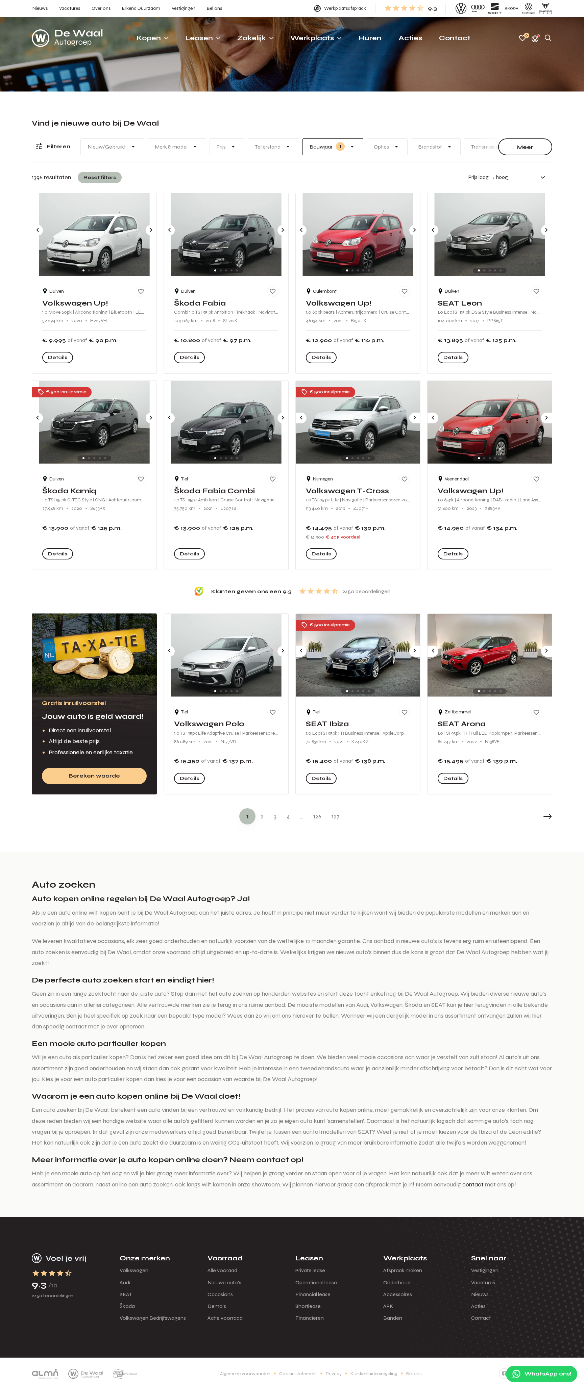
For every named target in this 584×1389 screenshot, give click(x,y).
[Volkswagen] (461, 8)
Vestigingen (484, 1270)
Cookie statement (298, 1374)
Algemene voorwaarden (245, 1374)
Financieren (309, 1318)
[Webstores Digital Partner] (67, 38)
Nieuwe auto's (224, 1282)
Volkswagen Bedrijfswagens (153, 1318)
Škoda (127, 1306)
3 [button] (275, 816)
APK (388, 1306)
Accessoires (397, 1294)
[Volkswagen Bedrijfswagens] (528, 8)
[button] (532, 816)
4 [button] (288, 816)
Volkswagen (134, 1270)
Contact (481, 1318)
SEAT (126, 1294)
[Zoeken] (548, 38)
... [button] (301, 816)
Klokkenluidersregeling (373, 1374)
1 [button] (247, 816)
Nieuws (480, 1294)
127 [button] (336, 816)
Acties (478, 1306)
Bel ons (413, 1374)
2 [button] (262, 816)
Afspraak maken (402, 1270)
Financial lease (313, 1294)
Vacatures (483, 1282)
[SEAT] (495, 8)
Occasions (220, 1294)
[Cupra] (545, 8)
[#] (504, 1373)
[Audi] (478, 8)
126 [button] (317, 816)
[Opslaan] (141, 291)
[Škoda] (511, 8)
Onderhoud (397, 1282)
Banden (392, 1318)
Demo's (217, 1306)
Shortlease (308, 1306)
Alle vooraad (222, 1270)
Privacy (334, 1374)
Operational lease (316, 1282)
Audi (125, 1282)
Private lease (310, 1270)
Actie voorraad (225, 1318)
